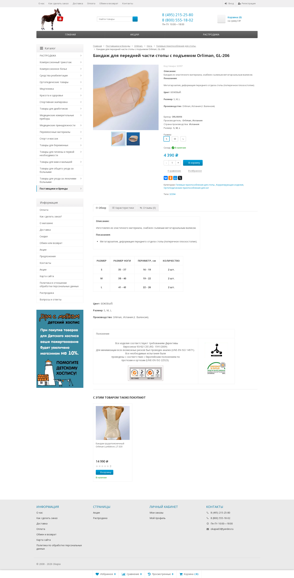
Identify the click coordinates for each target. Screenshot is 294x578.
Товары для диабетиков (54, 108)
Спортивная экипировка (54, 102)
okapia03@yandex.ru (222, 529)
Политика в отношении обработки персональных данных (59, 284)
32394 (172, 194)
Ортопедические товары (54, 82)
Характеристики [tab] (124, 207)
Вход (231, 3)
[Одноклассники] (170, 178)
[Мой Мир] (175, 178)
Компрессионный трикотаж (56, 62)
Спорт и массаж (49, 138)
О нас (41, 3)
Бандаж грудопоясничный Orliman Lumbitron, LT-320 (110, 445)
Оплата (91, 3)
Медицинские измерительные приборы (57, 117)
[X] (180, 178)
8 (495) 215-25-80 (177, 14)
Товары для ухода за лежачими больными (58, 180)
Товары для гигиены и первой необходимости (57, 153)
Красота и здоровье (51, 95)
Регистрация (249, 3)
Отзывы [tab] (149, 207)
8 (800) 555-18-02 (177, 19)
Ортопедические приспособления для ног (186, 187)
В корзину (194, 162)
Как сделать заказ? (51, 216)
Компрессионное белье (53, 68)
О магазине (46, 223)
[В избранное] (128, 472)
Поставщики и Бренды (54, 188)
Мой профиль (158, 518)
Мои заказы (156, 512)
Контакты (127, 3)
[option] (118, 139)
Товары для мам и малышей (56, 161)
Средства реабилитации (54, 75)
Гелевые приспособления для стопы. (195, 184)
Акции (134, 34)
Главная (70, 34)
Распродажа (211, 34)
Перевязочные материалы (55, 132)
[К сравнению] (123, 472)
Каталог (50, 48)
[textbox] (117, 19)
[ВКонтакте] (166, 178)
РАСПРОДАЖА (48, 55)
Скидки (44, 236)
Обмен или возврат (51, 243)
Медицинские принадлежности (57, 125)
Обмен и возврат (108, 3)
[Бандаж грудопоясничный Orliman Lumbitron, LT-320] (113, 423)
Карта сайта (47, 276)
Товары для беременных (54, 145)
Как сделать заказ (58, 3)
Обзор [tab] (102, 207)
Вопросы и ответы (50, 299)
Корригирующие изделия (229, 184)
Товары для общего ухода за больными (57, 170)
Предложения (48, 256)
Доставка (78, 3)
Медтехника (47, 88)
